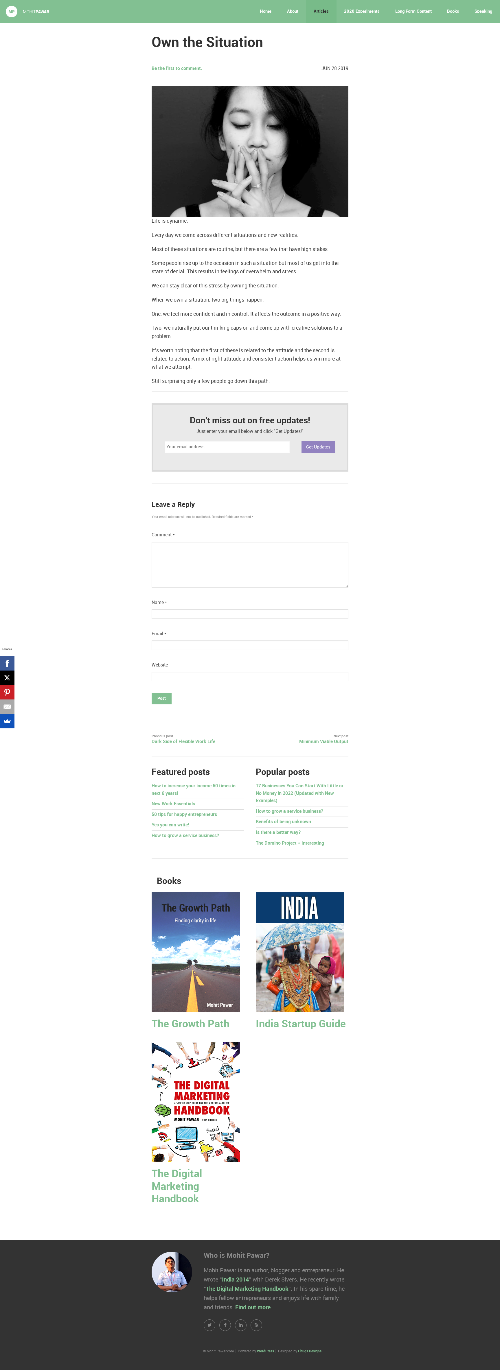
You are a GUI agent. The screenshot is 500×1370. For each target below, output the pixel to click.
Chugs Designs (309, 1351)
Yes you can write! (170, 825)
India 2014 (235, 1280)
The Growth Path (190, 1024)
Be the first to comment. (177, 68)
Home (265, 11)
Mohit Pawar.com (27, 11)
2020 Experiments (362, 11)
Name (159, 602)
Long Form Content (413, 11)
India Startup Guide (301, 1024)
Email (159, 634)
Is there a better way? (278, 832)
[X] (7, 678)
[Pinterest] (7, 692)
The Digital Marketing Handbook (177, 1186)
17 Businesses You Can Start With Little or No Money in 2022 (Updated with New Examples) (299, 793)
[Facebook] (7, 663)
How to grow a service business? (185, 835)
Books (453, 11)
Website (160, 665)
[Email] (7, 706)
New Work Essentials (173, 804)
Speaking (483, 11)
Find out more (253, 1307)
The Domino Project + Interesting (290, 843)
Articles (321, 11)
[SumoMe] (7, 721)
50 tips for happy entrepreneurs (184, 814)
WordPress (265, 1351)
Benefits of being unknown (283, 821)
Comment (163, 535)
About (292, 11)
